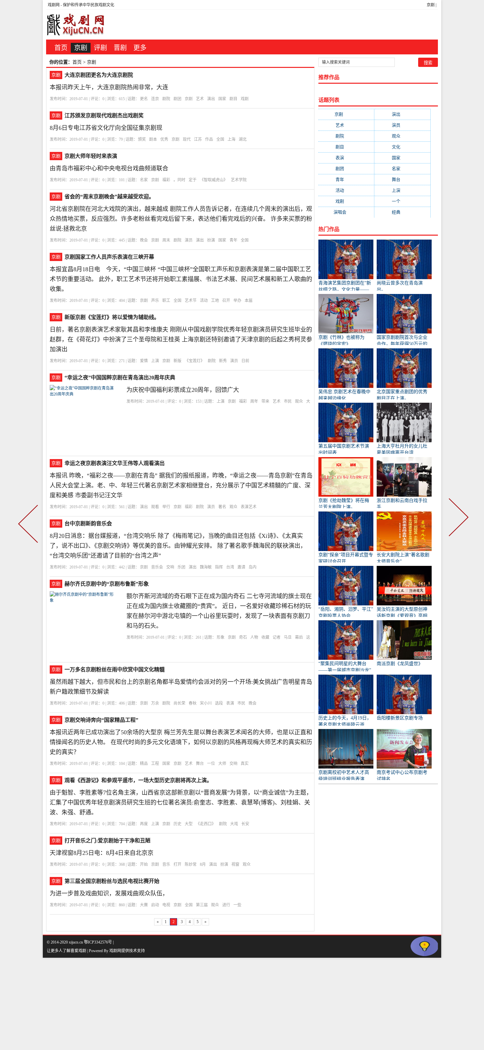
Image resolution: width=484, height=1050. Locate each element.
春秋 (193, 703)
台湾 (230, 567)
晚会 (144, 240)
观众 (299, 401)
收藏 (265, 637)
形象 (221, 637)
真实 (245, 763)
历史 (177, 824)
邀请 (241, 567)
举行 (166, 507)
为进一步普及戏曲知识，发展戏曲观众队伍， (109, 893)
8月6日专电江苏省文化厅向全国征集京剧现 (106, 128)
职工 (166, 300)
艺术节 (191, 300)
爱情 (144, 361)
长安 (245, 824)
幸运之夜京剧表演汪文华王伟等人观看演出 (115, 463)
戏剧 (245, 99)
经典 (402, 212)
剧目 (233, 99)
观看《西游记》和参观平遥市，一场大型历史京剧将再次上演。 (138, 780)
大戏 (234, 824)
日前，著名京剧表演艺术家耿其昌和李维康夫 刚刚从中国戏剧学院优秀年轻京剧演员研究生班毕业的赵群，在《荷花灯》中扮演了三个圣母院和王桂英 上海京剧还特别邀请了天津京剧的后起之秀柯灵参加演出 (181, 339)
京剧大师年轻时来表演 (91, 156)
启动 (155, 905)
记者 (277, 637)
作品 (209, 139)
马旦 (288, 637)
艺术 (200, 99)
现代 (187, 139)
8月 (203, 864)
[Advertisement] (197, 1004)
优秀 (164, 139)
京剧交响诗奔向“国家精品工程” (101, 720)
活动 (204, 300)
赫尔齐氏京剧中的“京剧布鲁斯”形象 (107, 584)
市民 (288, 401)
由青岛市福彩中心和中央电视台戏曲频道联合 (109, 168)
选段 (219, 703)
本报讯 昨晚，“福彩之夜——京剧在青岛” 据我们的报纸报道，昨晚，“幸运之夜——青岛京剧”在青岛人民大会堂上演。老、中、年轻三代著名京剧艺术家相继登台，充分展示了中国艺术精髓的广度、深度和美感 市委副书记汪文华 (181, 485)
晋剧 (120, 47)
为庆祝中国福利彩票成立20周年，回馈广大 (182, 390)
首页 (60, 47)
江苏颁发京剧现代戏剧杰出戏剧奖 (104, 115)
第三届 (202, 905)
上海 (231, 139)
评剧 (100, 47)
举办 (237, 300)
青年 (233, 240)
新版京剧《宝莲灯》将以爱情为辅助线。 (112, 317)
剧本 (153, 139)
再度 (144, 824)
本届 (249, 300)
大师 (222, 763)
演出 (211, 99)
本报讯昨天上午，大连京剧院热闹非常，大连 (109, 87)
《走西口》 (206, 824)
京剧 (431, 5)
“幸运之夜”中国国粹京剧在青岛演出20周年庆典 (120, 377)
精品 (144, 763)
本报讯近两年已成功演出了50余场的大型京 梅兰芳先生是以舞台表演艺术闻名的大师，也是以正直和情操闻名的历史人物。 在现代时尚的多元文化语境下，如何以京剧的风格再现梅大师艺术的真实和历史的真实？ (181, 742)
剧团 (177, 99)
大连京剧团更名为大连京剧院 (99, 75)
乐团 (181, 567)
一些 (237, 905)
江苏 (198, 139)
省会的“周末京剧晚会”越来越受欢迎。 (109, 196)
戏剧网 (54, 5)
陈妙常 (191, 864)
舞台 (200, 763)
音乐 (166, 864)
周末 (166, 240)
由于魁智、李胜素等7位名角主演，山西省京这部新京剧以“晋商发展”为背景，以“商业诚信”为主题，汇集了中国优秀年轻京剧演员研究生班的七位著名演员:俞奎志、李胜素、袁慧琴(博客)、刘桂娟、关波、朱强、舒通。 (181, 802)
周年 (254, 401)
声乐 (155, 300)
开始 (144, 864)
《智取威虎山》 (214, 180)
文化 (402, 146)
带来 (265, 401)
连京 (155, 99)
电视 (166, 905)
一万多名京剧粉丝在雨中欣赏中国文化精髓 (115, 669)
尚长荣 (179, 703)
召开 (226, 300)
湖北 (243, 139)
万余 (155, 703)
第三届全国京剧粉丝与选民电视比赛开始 (112, 881)
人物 (254, 637)
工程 (155, 763)
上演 (155, 361)
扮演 (211, 240)
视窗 (235, 864)
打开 (177, 864)
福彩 (166, 180)
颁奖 (142, 139)
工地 (215, 300)
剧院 (166, 99)
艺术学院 (239, 180)
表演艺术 (248, 507)
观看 (155, 507)
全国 (220, 139)
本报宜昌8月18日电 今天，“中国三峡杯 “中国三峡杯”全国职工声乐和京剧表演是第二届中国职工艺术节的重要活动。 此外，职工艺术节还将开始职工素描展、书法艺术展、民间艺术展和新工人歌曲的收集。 (181, 279)
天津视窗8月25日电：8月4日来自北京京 (101, 853)
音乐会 (157, 567)
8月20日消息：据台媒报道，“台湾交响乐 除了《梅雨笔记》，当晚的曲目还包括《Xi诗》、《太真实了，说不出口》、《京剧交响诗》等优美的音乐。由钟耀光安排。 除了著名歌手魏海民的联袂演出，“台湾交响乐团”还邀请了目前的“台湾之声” (178, 546)
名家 (144, 180)
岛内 (252, 567)
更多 (140, 47)
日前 (245, 361)
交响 (170, 567)
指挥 (219, 567)
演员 (189, 240)
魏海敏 (206, 567)
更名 (144, 99)
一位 (211, 763)
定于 (193, 180)
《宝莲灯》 (194, 361)
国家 (222, 99)
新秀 (223, 361)
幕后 (299, 637)
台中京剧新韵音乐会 (88, 523)
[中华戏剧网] (75, 24)
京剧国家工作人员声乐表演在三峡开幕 (109, 257)
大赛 (144, 905)
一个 (402, 201)
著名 (222, 507)
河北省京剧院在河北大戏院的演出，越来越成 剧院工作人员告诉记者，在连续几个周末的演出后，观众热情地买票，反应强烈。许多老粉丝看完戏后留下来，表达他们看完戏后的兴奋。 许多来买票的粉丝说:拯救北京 (181, 219)
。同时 (179, 180)
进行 (226, 905)
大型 (189, 824)
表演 (230, 703)
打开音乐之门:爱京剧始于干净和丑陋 (107, 840)
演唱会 (346, 212)
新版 (177, 361)
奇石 (243, 637)
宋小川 (206, 703)
